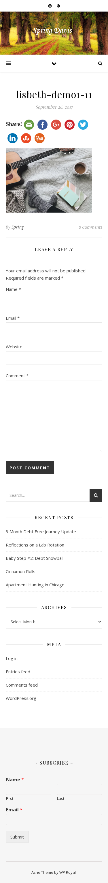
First (9, 798)
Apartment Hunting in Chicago (35, 585)
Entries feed (18, 671)
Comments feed (22, 685)
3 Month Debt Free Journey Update (41, 531)
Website (14, 347)
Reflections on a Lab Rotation (35, 545)
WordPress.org (21, 698)
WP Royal (67, 872)
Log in (12, 658)
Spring (18, 227)
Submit (17, 837)
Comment (17, 375)
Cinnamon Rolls (20, 571)
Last (60, 798)
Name (13, 289)
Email (13, 318)
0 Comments (90, 227)
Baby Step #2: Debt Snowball (34, 558)
